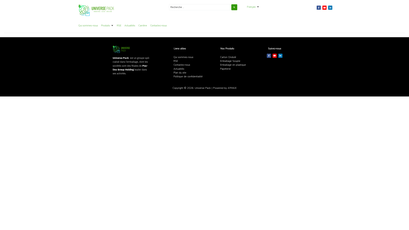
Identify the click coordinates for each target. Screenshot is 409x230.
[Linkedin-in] (330, 8)
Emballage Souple (230, 61)
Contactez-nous (182, 65)
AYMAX (232, 87)
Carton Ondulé (228, 57)
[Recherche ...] (200, 7)
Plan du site (180, 72)
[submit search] (234, 7)
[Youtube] (324, 8)
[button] (253, 7)
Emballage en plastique (233, 65)
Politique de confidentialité (188, 76)
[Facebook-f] (319, 8)
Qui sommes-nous (183, 57)
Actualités (179, 69)
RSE (176, 61)
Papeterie (225, 69)
